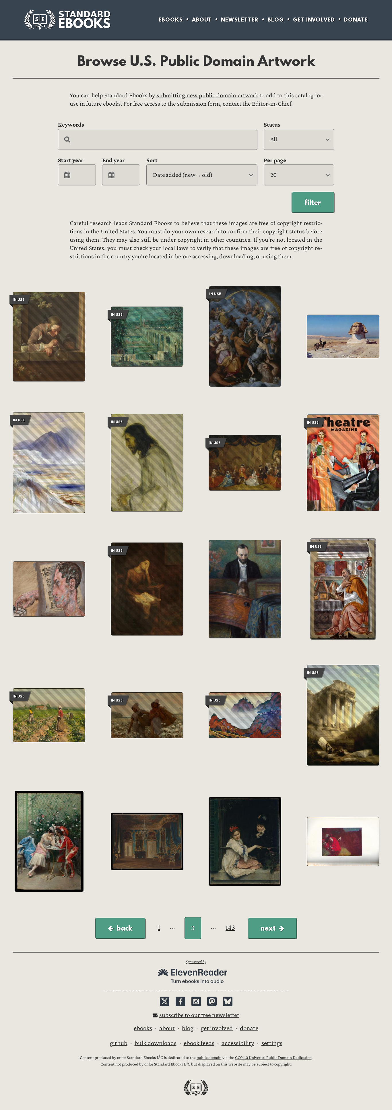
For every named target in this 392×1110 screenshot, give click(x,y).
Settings (271, 1043)
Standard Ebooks (67, 19)
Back (124, 928)
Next (268, 928)
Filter (312, 202)
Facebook (180, 1001)
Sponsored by (196, 962)
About (202, 19)
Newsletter (240, 19)
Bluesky (227, 1001)
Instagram (196, 1001)
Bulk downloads (155, 1043)
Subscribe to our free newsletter (199, 1015)
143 (230, 927)
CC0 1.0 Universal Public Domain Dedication (273, 1057)
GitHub (118, 1043)
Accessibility (238, 1043)
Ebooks (171, 19)
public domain (209, 1057)
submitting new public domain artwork (207, 95)
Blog (276, 19)
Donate (356, 19)
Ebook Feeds (199, 1043)
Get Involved (314, 19)
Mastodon (212, 1001)
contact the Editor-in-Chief (257, 104)
